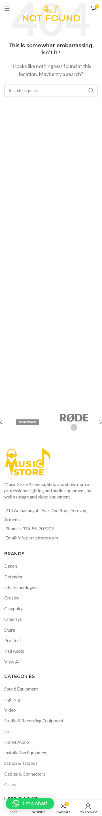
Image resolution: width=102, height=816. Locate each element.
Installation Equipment (26, 752)
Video (10, 709)
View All (12, 661)
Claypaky (13, 608)
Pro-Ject (12, 640)
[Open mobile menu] (7, 8)
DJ (7, 731)
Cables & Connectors (24, 773)
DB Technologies (20, 587)
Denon (10, 565)
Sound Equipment (21, 688)
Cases (10, 784)
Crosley (11, 597)
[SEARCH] (91, 90)
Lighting (12, 699)
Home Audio (16, 742)
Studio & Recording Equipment (33, 720)
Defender (13, 576)
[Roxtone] (27, 422)
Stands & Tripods (20, 763)
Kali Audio (14, 651)
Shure (9, 629)
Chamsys (13, 619)
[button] (30, 803)
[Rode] (74, 422)
